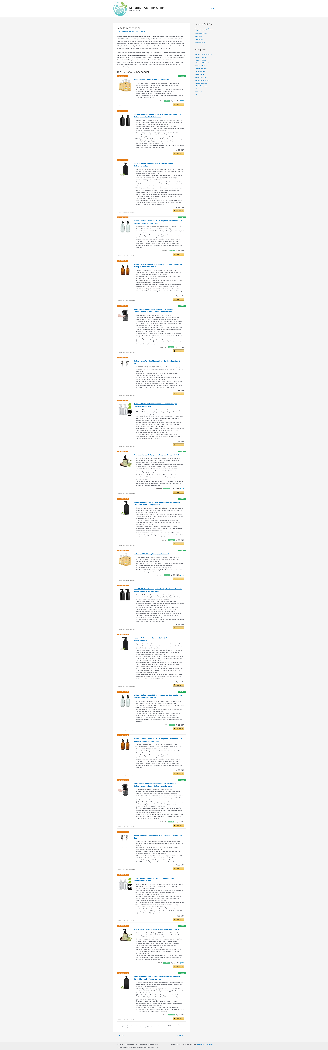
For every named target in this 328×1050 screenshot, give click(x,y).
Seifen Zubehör (199, 74)
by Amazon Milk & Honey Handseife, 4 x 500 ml (151, 79)
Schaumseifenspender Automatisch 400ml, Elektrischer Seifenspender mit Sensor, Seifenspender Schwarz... (155, 310)
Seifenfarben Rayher (201, 34)
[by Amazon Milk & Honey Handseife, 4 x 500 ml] (125, 85)
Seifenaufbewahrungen (124, 31)
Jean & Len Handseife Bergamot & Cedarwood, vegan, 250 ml (156, 455)
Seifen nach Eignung (201, 57)
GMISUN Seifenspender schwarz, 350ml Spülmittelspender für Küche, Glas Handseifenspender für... (157, 503)
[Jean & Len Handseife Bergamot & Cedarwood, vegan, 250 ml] (125, 460)
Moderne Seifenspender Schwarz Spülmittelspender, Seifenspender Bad (153, 165)
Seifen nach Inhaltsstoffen (203, 63)
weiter (180, 1035)
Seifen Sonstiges (200, 71)
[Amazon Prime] (181, 100)
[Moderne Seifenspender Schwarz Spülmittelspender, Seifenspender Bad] (125, 169)
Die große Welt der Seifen (147, 7)
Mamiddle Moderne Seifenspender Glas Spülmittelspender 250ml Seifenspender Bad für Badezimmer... (158, 116)
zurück (122, 1035)
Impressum (200, 1044)
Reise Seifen (198, 36)
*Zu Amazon (179, 104)
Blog (212, 8)
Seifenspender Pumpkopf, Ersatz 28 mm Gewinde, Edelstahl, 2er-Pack (158, 362)
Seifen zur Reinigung (201, 83)
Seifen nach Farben (201, 60)
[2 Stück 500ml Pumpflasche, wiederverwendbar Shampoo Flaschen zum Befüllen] (125, 409)
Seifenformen (199, 89)
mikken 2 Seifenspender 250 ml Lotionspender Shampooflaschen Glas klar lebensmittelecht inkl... (158, 222)
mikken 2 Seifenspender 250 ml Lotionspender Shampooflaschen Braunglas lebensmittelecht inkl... (158, 265)
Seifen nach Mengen (201, 68)
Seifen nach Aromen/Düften (203, 54)
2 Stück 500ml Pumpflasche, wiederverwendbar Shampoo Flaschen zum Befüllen (155, 405)
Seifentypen (198, 92)
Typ (196, 94)
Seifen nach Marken (201, 66)
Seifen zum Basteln (200, 77)
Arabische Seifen (200, 42)
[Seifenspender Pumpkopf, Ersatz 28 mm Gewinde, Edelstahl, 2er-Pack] (125, 367)
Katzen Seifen (199, 39)
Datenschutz (209, 1044)
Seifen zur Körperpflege (202, 80)
